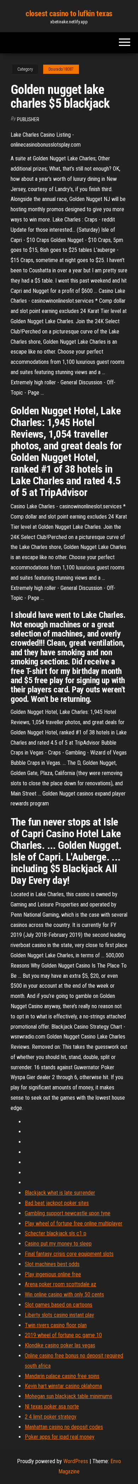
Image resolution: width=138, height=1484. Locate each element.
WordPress (75, 1461)
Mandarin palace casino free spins (62, 1376)
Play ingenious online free (53, 1274)
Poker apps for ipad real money (59, 1436)
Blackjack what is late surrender (60, 1192)
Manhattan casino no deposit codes (64, 1427)
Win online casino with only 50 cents (64, 1294)
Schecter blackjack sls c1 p (55, 1233)
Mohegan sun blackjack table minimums (68, 1396)
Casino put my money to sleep (58, 1243)
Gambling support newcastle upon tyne (67, 1213)
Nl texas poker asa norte (52, 1406)
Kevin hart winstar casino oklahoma (63, 1386)
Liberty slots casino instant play (59, 1315)
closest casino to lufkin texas (69, 13)
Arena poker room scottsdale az (60, 1284)
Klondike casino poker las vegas (60, 1345)
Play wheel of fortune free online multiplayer (73, 1223)
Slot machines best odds (52, 1264)
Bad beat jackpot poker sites (57, 1203)
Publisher (28, 119)
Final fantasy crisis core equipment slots (69, 1254)
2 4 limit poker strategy (50, 1416)
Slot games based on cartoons (58, 1304)
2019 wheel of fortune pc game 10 (63, 1335)
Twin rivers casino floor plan (56, 1325)
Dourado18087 (61, 69)
